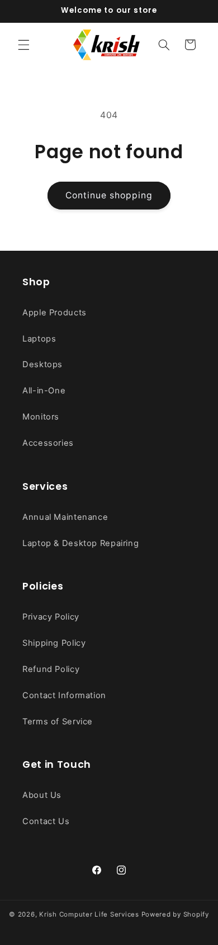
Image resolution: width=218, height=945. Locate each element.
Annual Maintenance (65, 517)
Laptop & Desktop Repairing (80, 543)
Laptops (39, 339)
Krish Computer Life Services (89, 914)
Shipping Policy (54, 643)
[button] (23, 44)
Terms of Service (57, 722)
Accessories (48, 443)
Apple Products (54, 313)
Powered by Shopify (175, 914)
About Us (41, 795)
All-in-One (43, 391)
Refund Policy (50, 669)
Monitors (40, 417)
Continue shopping (109, 195)
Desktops (42, 364)
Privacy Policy (50, 617)
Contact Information (64, 695)
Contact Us (45, 821)
